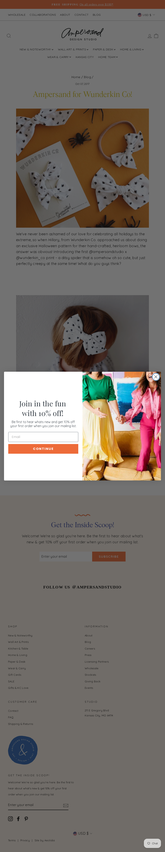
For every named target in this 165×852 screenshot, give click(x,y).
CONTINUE (43, 448)
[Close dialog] (155, 376)
